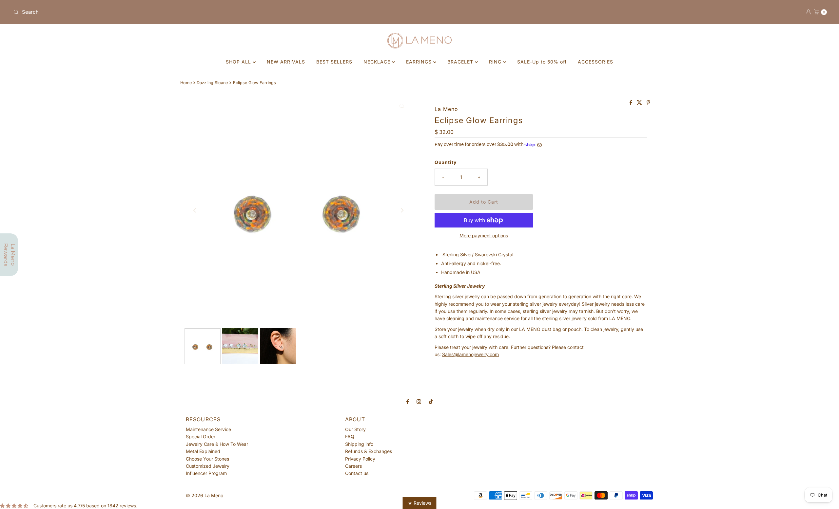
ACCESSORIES (595, 61)
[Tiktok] (431, 401)
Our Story (355, 429)
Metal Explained (203, 451)
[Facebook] (407, 401)
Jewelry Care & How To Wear (217, 444)
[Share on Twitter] (640, 103)
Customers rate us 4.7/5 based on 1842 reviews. (85, 505)
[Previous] (195, 210)
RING (496, 61)
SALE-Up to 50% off (542, 61)
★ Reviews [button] (419, 503)
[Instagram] (419, 401)
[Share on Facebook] (632, 103)
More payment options (483, 235)
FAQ (349, 436)
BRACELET (461, 61)
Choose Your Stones (207, 459)
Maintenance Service (208, 429)
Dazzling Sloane (212, 82)
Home (186, 82)
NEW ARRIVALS (286, 61)
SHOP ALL (239, 61)
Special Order (200, 436)
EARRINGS (419, 61)
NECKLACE (377, 61)
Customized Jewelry (207, 466)
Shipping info (359, 444)
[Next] (402, 210)
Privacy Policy (360, 459)
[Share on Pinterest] (648, 103)
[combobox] (213, 12)
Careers (353, 466)
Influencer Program (206, 473)
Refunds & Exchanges (368, 451)
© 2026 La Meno (204, 495)
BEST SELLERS (334, 61)
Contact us (356, 473)
